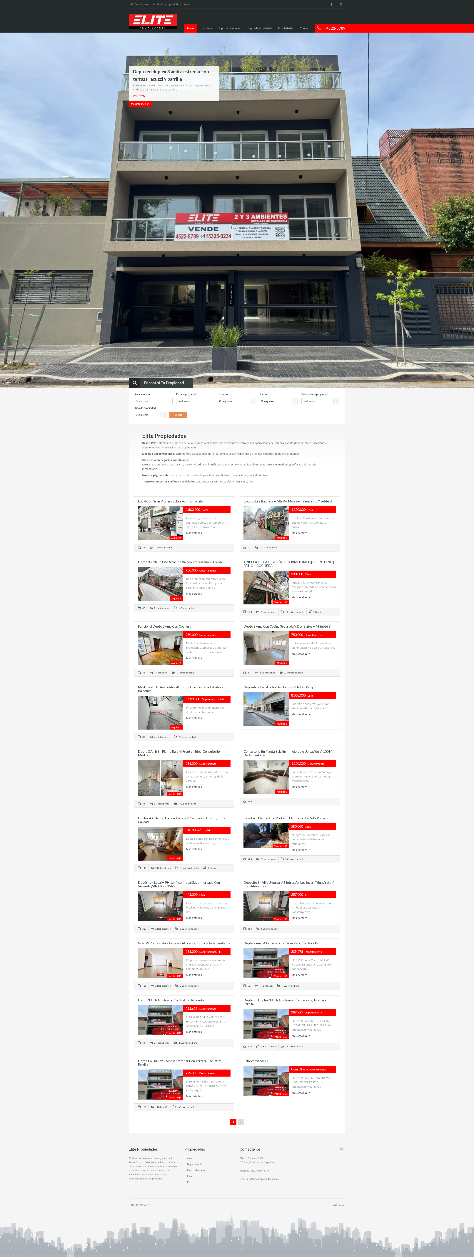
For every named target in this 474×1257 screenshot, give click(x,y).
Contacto (305, 28)
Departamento (195, 1164)
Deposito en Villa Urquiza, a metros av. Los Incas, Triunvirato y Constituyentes (288, 884)
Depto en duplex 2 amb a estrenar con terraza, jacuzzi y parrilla (179, 1063)
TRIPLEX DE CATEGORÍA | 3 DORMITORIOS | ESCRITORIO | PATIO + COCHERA (288, 564)
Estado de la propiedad (314, 394)
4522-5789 (255, 1170)
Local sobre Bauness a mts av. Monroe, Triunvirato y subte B (287, 501)
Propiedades (285, 28)
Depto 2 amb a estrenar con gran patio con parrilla (280, 943)
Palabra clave (142, 394)
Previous (10, 210)
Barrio (263, 394)
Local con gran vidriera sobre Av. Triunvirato (170, 501)
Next (464, 210)
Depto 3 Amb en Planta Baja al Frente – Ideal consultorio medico (179, 753)
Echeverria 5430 (255, 1061)
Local (190, 1176)
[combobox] (237, 401)
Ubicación (223, 394)
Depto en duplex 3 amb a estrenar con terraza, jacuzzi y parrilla (284, 1002)
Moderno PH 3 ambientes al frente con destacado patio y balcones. (180, 689)
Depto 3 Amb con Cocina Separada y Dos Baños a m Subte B (287, 626)
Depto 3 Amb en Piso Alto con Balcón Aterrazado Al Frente (180, 562)
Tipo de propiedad (145, 408)
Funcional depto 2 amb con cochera (164, 626)
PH (188, 1182)
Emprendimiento (196, 1170)
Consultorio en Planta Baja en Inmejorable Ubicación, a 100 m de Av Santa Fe (287, 753)
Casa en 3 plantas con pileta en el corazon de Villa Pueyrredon (288, 818)
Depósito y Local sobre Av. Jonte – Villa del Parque (279, 687)
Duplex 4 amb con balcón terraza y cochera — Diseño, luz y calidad (181, 820)
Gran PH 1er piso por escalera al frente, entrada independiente (184, 943)
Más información (140, 104)
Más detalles (194, 533)
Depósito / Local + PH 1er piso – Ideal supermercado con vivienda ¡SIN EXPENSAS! (179, 884)
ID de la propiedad (186, 394)
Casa (190, 1158)
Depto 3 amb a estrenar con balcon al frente (171, 1000)
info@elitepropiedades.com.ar (171, 4)
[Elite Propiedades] (153, 23)
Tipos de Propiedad (260, 28)
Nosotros (206, 28)
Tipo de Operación (230, 28)
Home (190, 28)
